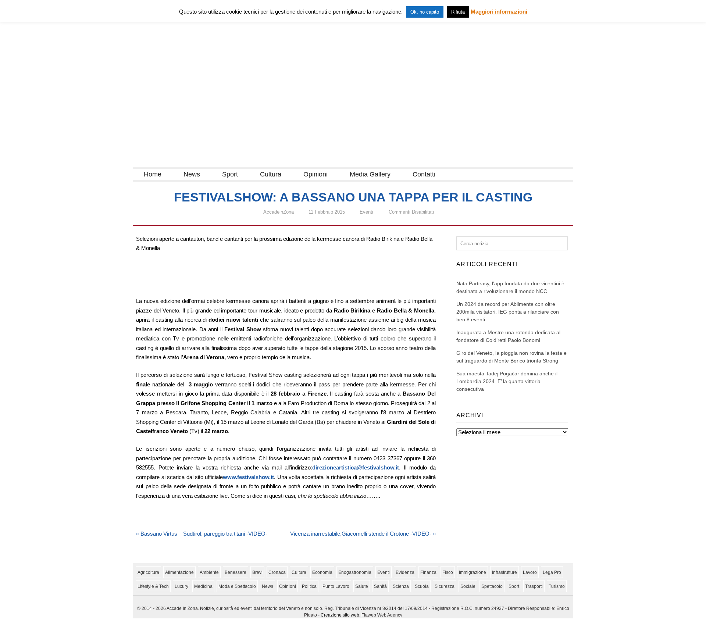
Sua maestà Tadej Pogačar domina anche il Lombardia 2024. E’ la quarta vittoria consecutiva (506, 381)
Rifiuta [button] (458, 12)
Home (152, 174)
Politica (309, 586)
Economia (322, 572)
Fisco (447, 572)
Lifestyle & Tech (153, 586)
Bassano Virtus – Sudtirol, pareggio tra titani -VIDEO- (203, 534)
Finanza (428, 572)
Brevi (257, 572)
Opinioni (315, 174)
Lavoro (530, 572)
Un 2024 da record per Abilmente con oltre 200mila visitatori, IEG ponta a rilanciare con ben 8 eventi (507, 311)
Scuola (422, 586)
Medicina (203, 586)
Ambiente (209, 572)
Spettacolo (492, 586)
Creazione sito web (340, 615)
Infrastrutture (504, 572)
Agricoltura (148, 572)
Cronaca (277, 572)
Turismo (557, 586)
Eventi (366, 212)
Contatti (424, 174)
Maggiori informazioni (499, 11)
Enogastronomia (354, 572)
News (191, 174)
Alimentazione (179, 572)
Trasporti (534, 586)
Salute (361, 586)
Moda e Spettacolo (237, 586)
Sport (230, 174)
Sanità (380, 586)
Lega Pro (552, 572)
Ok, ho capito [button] (424, 12)
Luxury (181, 586)
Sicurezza (444, 586)
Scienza (401, 586)
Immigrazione (472, 572)
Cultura (270, 174)
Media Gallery (370, 174)
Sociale (467, 586)
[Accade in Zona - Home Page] (206, 162)
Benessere (235, 572)
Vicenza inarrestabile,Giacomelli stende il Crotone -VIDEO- (360, 534)
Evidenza (405, 572)
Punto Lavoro (335, 586)
